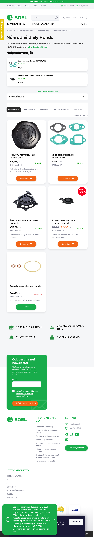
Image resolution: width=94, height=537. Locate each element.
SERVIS (34, 6)
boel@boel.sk (75, 424)
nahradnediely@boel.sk (37, 47)
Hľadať (56, 17)
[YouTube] (76, 434)
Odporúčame (13, 110)
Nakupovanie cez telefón (46, 461)
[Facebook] (66, 434)
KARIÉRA (10, 494)
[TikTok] (66, 439)
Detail (26, 307)
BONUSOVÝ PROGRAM (16, 490)
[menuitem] (17, 24)
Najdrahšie (44, 110)
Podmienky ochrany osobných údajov (48, 445)
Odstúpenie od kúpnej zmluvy (47, 436)
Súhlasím (76, 522)
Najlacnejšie (29, 110)
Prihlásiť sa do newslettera (25, 403)
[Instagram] (71, 434)
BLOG (27, 6)
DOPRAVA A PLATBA (14, 6)
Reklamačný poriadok (44, 440)
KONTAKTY (43, 6)
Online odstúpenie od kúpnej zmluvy (47, 431)
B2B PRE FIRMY (12, 498)
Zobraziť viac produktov (47, 92)
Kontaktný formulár (76, 448)
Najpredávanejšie (61, 110)
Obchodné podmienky (44, 427)
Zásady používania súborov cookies (46, 450)
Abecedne (78, 110)
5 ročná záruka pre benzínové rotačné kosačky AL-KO (47, 456)
